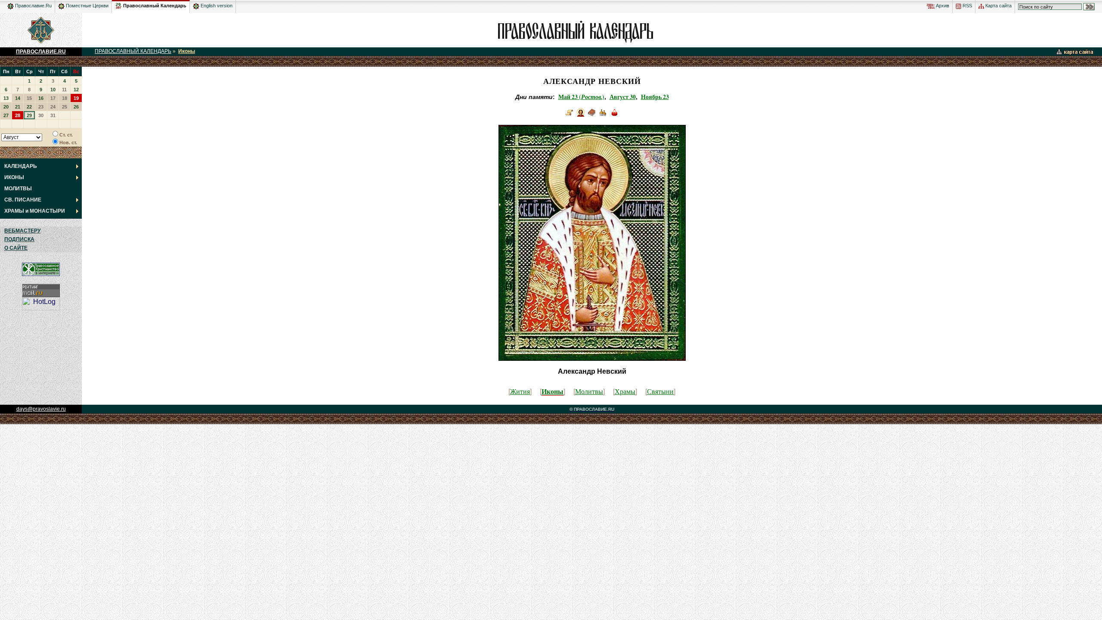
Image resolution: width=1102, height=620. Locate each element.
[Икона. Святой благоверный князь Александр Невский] (580, 116)
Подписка (19, 239)
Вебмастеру (22, 231)
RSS (966, 5)
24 (53, 106)
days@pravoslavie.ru (41, 409)
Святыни (660, 391)
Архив (942, 5)
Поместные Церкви (86, 5)
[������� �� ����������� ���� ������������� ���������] (118, 4)
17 (53, 98)
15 (29, 98)
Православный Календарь (154, 5)
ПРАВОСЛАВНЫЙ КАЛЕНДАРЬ (133, 51)
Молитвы (589, 391)
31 (53, 115)
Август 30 (623, 97)
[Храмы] (603, 116)
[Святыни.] (614, 116)
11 (64, 89)
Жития (520, 391)
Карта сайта (998, 5)
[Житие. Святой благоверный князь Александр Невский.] (569, 116)
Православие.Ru (33, 5)
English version (215, 5)
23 (40, 106)
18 (64, 98)
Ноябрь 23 (655, 97)
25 (64, 106)
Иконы (186, 51)
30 (40, 115)
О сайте (16, 248)
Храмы (625, 391)
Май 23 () (581, 97)
